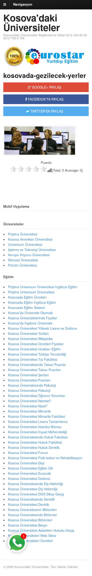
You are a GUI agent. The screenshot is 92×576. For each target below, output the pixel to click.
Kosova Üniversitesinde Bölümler (32, 514)
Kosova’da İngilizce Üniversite (30, 323)
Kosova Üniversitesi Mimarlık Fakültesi (36, 416)
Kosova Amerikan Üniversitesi (30, 239)
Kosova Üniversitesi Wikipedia (30, 338)
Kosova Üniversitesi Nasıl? (27, 406)
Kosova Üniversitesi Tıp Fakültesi (32, 359)
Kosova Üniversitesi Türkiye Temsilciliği (37, 354)
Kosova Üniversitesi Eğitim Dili (30, 468)
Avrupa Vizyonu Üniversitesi (29, 254)
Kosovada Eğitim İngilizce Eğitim (32, 302)
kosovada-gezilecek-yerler (44, 75)
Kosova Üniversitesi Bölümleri (30, 520)
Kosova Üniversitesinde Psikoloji (32, 385)
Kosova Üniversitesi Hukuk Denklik (33, 447)
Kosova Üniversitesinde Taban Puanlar (37, 364)
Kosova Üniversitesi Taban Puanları (34, 369)
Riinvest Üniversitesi (23, 260)
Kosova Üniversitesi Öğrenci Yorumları (36, 395)
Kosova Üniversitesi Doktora (29, 478)
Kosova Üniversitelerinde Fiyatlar (32, 318)
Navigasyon (22, 4)
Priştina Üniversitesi (22, 234)
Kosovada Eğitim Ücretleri (27, 297)
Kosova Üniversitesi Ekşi (26, 463)
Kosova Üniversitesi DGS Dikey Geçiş (36, 494)
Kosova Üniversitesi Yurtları (28, 333)
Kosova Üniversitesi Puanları (29, 380)
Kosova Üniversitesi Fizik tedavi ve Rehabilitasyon (45, 457)
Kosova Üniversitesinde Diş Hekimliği (35, 483)
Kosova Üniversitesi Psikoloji (29, 390)
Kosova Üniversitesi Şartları (28, 375)
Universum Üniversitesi (25, 244)
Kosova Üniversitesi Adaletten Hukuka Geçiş (41, 530)
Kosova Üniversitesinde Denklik (31, 499)
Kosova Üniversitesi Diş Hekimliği (32, 489)
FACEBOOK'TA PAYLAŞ (45, 99)
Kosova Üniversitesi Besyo (27, 525)
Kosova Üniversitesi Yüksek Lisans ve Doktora (42, 328)
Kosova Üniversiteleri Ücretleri (30, 540)
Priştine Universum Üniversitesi (31, 292)
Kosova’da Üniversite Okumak (30, 312)
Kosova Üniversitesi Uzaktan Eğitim (34, 349)
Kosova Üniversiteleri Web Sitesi (32, 535)
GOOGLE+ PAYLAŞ (46, 87)
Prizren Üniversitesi (22, 265)
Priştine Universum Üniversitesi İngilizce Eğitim (42, 286)
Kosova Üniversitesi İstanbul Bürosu (35, 426)
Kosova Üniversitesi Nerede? (29, 400)
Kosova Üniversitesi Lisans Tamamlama (37, 421)
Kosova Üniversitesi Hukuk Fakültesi (35, 442)
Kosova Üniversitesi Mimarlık (29, 411)
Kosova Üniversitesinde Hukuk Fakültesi (38, 437)
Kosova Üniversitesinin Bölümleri (32, 509)
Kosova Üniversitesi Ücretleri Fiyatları (35, 343)
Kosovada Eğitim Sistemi (26, 307)
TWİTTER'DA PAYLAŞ (46, 111)
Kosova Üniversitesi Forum (28, 452)
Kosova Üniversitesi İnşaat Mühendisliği (37, 432)
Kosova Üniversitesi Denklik (28, 504)
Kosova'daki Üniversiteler (31, 22)
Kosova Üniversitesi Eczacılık (29, 473)
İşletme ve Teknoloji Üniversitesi (32, 249)
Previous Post (46, 183)
